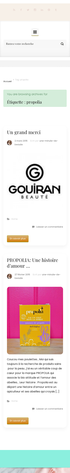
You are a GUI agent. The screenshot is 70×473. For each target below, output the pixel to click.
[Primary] (35, 32)
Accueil (7, 81)
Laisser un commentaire (49, 226)
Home (14, 219)
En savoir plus (18, 238)
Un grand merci (24, 132)
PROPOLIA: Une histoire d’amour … (32, 263)
